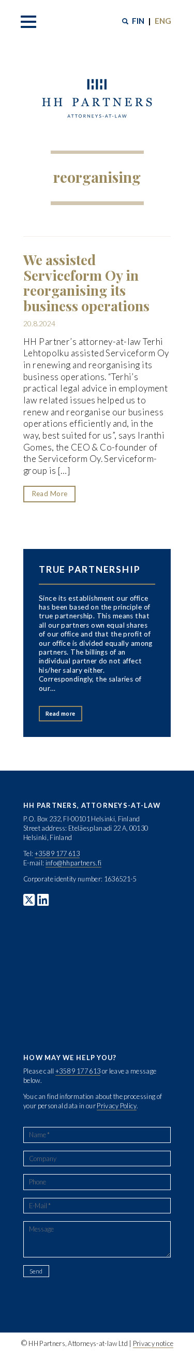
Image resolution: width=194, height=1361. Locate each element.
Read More (50, 493)
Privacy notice (153, 1343)
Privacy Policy (116, 1106)
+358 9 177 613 (57, 853)
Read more (61, 713)
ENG (163, 20)
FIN (138, 20)
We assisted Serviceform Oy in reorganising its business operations (86, 282)
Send (35, 1271)
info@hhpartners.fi (74, 863)
